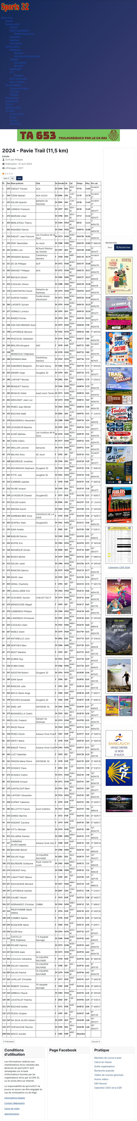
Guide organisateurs (104, 1066)
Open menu (7, 17)
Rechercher (111, 242)
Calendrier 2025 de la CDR (108, 1087)
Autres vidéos (101, 1079)
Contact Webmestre (14, 1103)
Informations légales (14, 1098)
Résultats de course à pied (107, 1057)
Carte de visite (11, 1108)
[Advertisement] (119, 192)
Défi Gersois (100, 1083)
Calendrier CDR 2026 (119, 567)
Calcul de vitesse (103, 1062)
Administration (11, 1114)
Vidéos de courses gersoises (108, 1075)
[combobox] (110, 247)
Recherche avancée (104, 1070)
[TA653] (68, 135)
